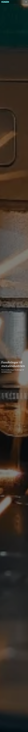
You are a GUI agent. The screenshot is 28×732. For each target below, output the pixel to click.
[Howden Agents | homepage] (5, 2)
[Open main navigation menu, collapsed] (26, 2)
